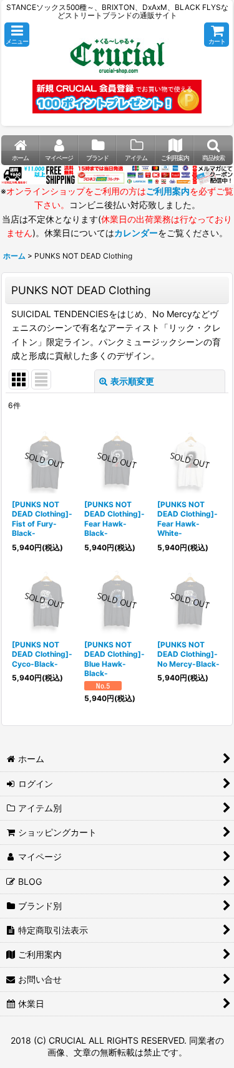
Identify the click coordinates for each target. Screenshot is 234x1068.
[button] (16, 34)
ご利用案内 (168, 191)
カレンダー (136, 232)
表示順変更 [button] (132, 381)
